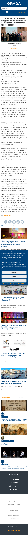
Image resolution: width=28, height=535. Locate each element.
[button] (7, 12)
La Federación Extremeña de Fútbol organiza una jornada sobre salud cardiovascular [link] (12, 299)
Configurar (14, 280)
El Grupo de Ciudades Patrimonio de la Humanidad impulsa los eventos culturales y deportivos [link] (13, 327)
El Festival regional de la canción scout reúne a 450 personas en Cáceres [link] (13, 382)
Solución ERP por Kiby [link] (14, 530)
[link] (14, 3)
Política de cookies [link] (8, 283)
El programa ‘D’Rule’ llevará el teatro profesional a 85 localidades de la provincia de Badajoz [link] (14, 467)
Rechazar (14, 276)
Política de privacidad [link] (18, 283)
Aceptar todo (14, 272)
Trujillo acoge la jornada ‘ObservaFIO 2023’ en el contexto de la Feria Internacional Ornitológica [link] (13, 355)
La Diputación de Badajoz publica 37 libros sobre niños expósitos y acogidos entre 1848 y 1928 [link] (14, 420)
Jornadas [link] (18, 47)
